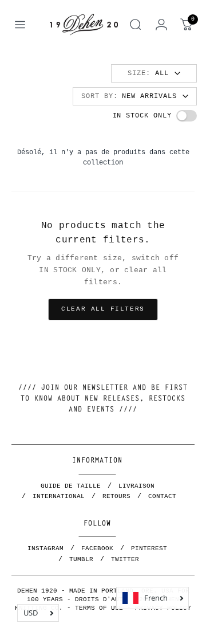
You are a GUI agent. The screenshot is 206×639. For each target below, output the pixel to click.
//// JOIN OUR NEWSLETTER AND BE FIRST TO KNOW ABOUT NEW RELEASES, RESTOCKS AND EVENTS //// (103, 399)
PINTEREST (149, 548)
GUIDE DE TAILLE (71, 486)
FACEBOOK (97, 548)
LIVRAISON (136, 486)
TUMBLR (81, 559)
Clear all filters (102, 308)
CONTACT (162, 496)
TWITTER (125, 559)
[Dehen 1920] (84, 24)
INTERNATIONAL (59, 496)
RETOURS (116, 496)
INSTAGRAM (45, 548)
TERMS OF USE (99, 608)
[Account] (161, 24)
